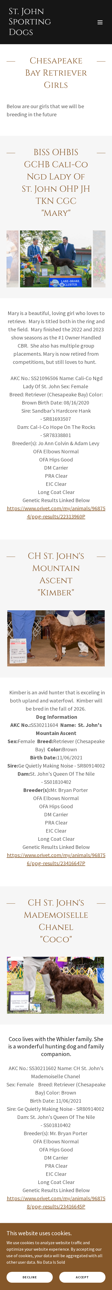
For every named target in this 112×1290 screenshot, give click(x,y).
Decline (30, 1277)
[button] (100, 22)
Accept (82, 1277)
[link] (41, 33)
